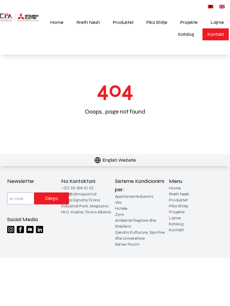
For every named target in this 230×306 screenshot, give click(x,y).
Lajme (217, 22)
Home (56, 22)
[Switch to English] (222, 6)
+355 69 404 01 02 (77, 188)
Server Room (127, 244)
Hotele (121, 208)
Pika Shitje (156, 22)
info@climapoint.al (78, 194)
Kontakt (215, 34)
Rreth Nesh (88, 22)
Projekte (189, 22)
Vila (118, 202)
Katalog (186, 34)
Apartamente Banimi (134, 196)
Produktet (123, 22)
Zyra (119, 214)
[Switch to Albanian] (210, 6)
